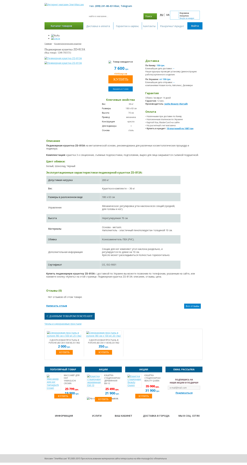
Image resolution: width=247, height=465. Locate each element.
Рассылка (119, 431)
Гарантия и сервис (127, 25)
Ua (58, 38)
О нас (90, 422)
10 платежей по (180, 128)
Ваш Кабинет (121, 422)
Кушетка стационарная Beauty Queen (152, 378)
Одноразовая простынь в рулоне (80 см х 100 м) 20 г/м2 (103, 341)
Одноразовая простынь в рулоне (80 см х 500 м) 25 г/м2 (64, 341)
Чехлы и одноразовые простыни (63, 323)
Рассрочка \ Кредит (172, 25)
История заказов (123, 426)
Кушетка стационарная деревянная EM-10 (112, 379)
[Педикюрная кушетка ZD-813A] (63, 58)
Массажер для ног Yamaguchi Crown (71, 379)
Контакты (149, 25)
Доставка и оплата (98, 25)
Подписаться (184, 392)
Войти (195, 25)
